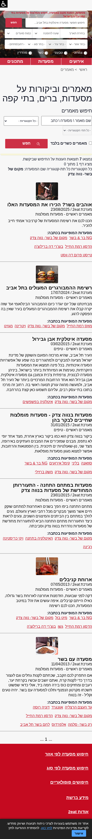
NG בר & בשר (80, 238)
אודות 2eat (78, 812)
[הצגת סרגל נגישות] (4, 4)
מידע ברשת (77, 798)
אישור (79, 833)
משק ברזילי (44, 472)
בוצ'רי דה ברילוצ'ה (48, 247)
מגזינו (8, 326)
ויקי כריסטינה (13, 538)
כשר (40, 52)
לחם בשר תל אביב (35, 725)
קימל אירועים (59, 463)
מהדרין (22, 52)
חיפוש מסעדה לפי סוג (67, 768)
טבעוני (58, 52)
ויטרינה (20, 326)
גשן (60, 626)
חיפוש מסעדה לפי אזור (66, 754)
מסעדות (46, 61)
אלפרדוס (59, 725)
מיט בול (61, 618)
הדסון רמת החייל (78, 247)
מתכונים (15, 61)
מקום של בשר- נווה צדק (48, 238)
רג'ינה (87, 547)
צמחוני (78, 52)
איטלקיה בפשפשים (38, 402)
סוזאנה (86, 463)
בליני (75, 463)
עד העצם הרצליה (78, 707)
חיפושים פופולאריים (69, 782)
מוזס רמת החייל (79, 326)
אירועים (76, 61)
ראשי (83, 70)
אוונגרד (57, 707)
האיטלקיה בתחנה (39, 538)
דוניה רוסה (41, 707)
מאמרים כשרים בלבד (68, 143)
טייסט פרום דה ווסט (76, 255)
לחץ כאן (46, 828)
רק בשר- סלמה (80, 725)
